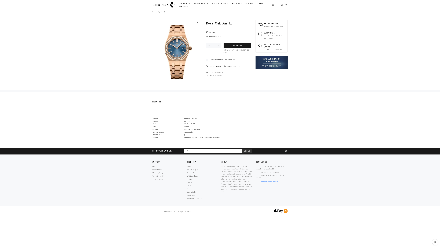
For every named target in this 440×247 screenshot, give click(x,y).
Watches (219, 75)
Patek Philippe (192, 173)
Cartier (189, 189)
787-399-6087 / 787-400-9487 (236, 51)
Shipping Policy (157, 173)
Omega (189, 182)
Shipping (212, 32)
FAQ (153, 166)
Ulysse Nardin (191, 195)
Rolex (189, 166)
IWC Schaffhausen (193, 176)
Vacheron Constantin (194, 198)
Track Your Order (158, 179)
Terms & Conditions (159, 176)
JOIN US (247, 151)
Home (154, 12)
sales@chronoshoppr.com (270, 181)
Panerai (189, 179)
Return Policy (157, 169)
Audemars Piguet (218, 72)
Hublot (189, 185)
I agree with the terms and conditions (222, 60)
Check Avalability (215, 36)
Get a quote (237, 45)
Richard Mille (191, 192)
